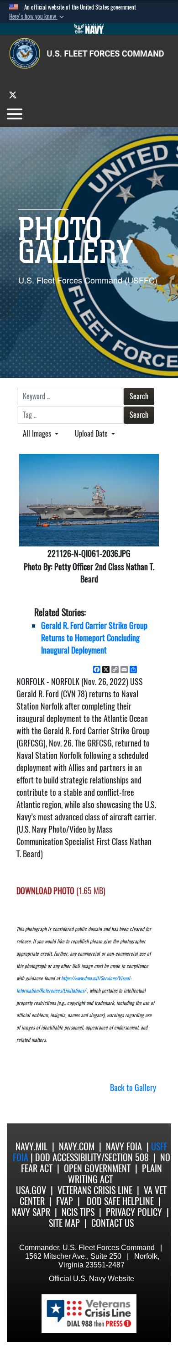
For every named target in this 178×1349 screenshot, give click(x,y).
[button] (37, 16)
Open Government (97, 1168)
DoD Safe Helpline (120, 1201)
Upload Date (92, 433)
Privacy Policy (134, 1212)
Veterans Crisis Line (95, 1190)
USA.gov (31, 1190)
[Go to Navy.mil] (89, 29)
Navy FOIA (124, 1146)
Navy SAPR (31, 1212)
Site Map (64, 1223)
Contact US (112, 1223)
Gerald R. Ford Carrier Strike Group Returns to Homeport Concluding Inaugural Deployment (94, 638)
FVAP (64, 1201)
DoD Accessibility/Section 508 (92, 1157)
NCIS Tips (78, 1212)
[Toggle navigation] (14, 114)
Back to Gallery (133, 1087)
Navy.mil (31, 1146)
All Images (38, 433)
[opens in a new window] (13, 94)
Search (139, 396)
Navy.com (76, 1146)
